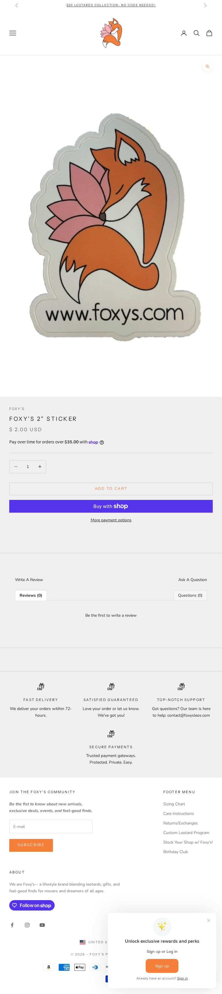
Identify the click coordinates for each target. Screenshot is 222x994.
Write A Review (29, 579)
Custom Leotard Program (186, 832)
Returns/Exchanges (180, 823)
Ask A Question (192, 579)
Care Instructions (178, 813)
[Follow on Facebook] (12, 925)
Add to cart (111, 488)
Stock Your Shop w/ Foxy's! (188, 842)
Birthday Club (175, 852)
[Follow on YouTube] (42, 925)
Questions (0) (190, 595)
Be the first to (111, 615)
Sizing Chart (174, 804)
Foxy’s (17, 409)
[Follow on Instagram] (27, 925)
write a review (124, 615)
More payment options (111, 520)
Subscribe (31, 845)
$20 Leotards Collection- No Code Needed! (111, 5)
